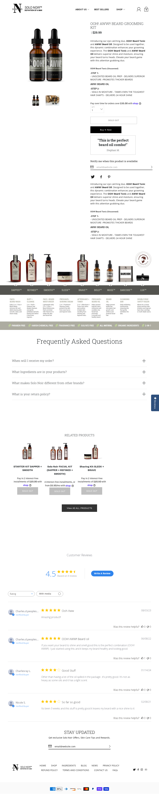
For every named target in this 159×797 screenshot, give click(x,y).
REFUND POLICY (49, 770)
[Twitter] (92, 177)
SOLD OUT (113, 120)
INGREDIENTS (69, 765)
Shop (119, 9)
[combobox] (21, 594)
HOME (43, 765)
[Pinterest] (109, 177)
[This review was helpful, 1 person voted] (142, 658)
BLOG (84, 765)
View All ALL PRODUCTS (79, 508)
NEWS (95, 765)
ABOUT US (81, 9)
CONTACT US (101, 770)
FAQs (115, 770)
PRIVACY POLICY (111, 765)
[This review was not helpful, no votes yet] (148, 626)
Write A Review (102, 573)
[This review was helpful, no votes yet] (142, 626)
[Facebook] (101, 177)
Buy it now (106, 129)
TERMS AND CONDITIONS (76, 770)
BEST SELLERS (101, 9)
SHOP (54, 765)
